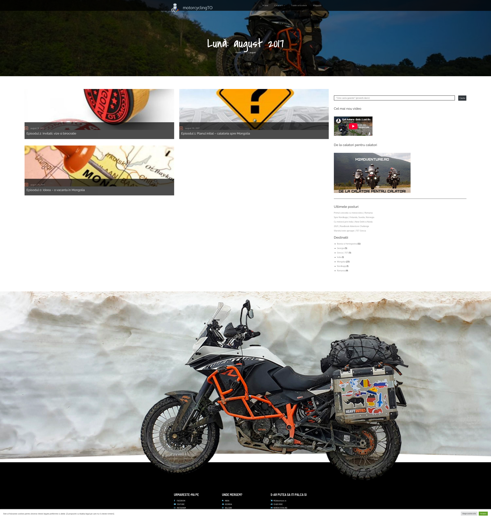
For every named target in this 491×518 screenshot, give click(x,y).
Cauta (462, 98)
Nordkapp (341, 266)
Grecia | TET (342, 252)
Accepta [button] (483, 514)
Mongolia (341, 261)
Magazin (317, 5)
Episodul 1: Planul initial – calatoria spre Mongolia (215, 133)
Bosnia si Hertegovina (347, 243)
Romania (341, 270)
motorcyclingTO (198, 7)
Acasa (265, 5)
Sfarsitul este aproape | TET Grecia (350, 230)
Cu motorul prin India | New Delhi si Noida (353, 221)
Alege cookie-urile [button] (469, 514)
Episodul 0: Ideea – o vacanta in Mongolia (55, 190)
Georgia (340, 248)
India (339, 257)
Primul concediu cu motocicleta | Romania (353, 212)
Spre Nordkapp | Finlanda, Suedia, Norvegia (354, 217)
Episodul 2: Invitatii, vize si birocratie (51, 133)
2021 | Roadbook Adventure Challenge (351, 226)
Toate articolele (299, 5)
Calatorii (278, 5)
